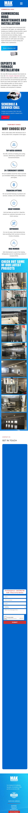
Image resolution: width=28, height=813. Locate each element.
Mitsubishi (17, 76)
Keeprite (11, 76)
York (7, 76)
